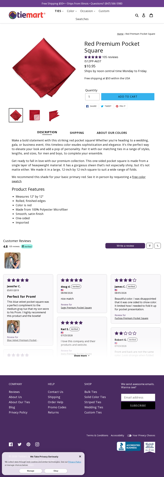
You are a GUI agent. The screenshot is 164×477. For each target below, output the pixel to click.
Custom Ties (93, 412)
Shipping (54, 397)
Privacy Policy (18, 412)
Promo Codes (57, 407)
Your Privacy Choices (143, 435)
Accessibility (117, 435)
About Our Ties (19, 402)
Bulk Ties (90, 392)
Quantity (91, 90)
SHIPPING (77, 133)
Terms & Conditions (97, 435)
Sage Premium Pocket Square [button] (76, 307)
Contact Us (55, 392)
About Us (15, 397)
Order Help (55, 402)
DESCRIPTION (47, 132)
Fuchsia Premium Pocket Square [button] (131, 318)
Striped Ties (92, 402)
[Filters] (149, 246)
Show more (80, 355)
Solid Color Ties (95, 397)
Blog (12, 407)
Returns (53, 412)
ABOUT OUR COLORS (112, 133)
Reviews (14, 392)
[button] (93, 57)
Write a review (125, 245)
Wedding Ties (93, 407)
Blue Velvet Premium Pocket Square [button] (22, 340)
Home (120, 33)
